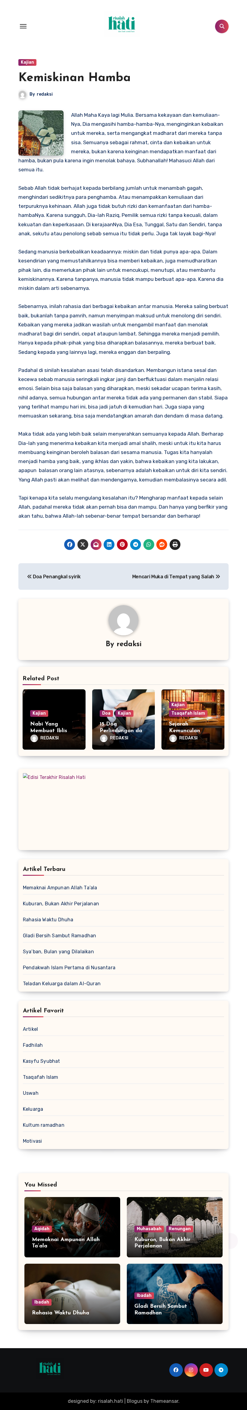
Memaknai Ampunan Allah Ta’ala (60, 888)
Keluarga (33, 1109)
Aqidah (41, 1228)
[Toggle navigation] (23, 26)
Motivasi (32, 1141)
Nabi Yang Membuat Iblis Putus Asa (48, 731)
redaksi (45, 94)
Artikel (30, 1029)
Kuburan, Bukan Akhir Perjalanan (61, 904)
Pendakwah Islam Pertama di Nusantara (69, 967)
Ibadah (41, 1302)
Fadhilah (33, 1045)
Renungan (180, 1228)
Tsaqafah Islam (188, 713)
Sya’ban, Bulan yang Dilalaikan (58, 951)
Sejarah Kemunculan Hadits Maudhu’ (189, 731)
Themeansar (164, 1401)
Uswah (31, 1093)
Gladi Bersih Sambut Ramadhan (59, 935)
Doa (106, 713)
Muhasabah (149, 1228)
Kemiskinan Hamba (74, 78)
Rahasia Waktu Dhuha (48, 920)
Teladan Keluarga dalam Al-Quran (62, 983)
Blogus (134, 1401)
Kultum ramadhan (43, 1125)
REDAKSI (49, 738)
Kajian (27, 62)
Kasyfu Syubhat (41, 1061)
